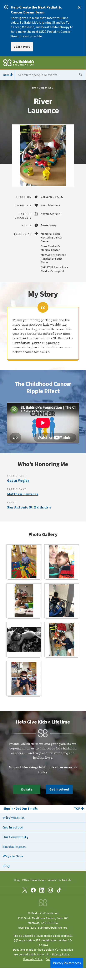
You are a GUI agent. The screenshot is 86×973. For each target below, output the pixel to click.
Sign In (8, 808)
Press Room (37, 880)
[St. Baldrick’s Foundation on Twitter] (24, 891)
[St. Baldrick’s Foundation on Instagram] (50, 891)
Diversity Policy (32, 959)
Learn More (22, 46)
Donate (26, 789)
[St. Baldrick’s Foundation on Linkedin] (41, 891)
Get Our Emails (26, 808)
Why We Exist (13, 818)
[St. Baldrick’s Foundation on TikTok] (58, 891)
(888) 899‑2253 (27, 928)
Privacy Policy (61, 954)
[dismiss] (79, 7)
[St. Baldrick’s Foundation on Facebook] (33, 891)
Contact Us (64, 880)
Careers (51, 880)
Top (77, 808)
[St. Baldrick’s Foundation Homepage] (18, 63)
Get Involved (59, 789)
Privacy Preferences (67, 963)
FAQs (25, 880)
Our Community (15, 837)
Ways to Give (12, 856)
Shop (17, 880)
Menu (6, 75)
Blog (6, 866)
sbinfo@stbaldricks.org (53, 928)
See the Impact (14, 847)
